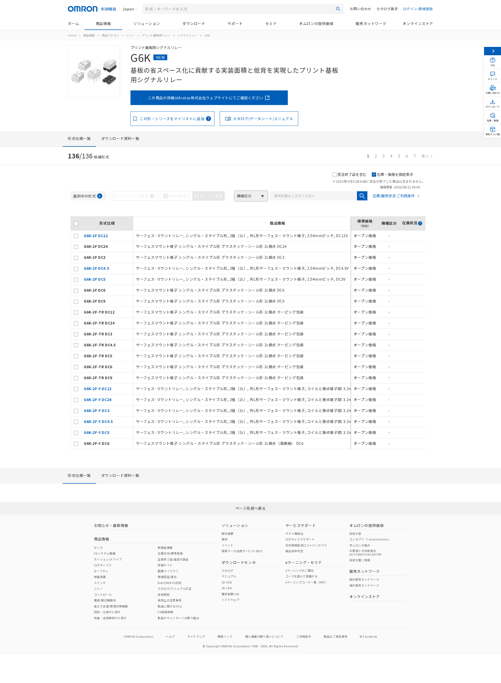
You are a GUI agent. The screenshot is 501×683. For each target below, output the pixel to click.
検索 (338, 9)
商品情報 (103, 23)
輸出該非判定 (294, 551)
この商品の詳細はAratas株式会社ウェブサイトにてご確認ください (205, 97)
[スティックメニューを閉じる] (492, 51)
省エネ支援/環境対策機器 (111, 606)
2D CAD (227, 582)
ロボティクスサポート (300, 539)
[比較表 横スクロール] (247, 214)
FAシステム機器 (104, 553)
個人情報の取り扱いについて (264, 636)
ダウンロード (193, 23)
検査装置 (100, 577)
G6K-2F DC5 (95, 279)
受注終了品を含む (352, 174)
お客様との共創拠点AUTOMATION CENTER (365, 552)
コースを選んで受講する (301, 576)
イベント (228, 545)
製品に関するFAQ (170, 606)
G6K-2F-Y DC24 (98, 399)
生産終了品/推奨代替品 (173, 559)
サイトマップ (196, 636)
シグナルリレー (187, 35)
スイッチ (100, 583)
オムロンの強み (359, 545)
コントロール (103, 594)
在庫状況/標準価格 (170, 553)
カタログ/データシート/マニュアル (263, 118)
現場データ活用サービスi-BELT (242, 551)
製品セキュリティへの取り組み (178, 618)
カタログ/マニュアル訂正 (175, 588)
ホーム (73, 23)
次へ (425, 156)
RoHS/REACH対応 (170, 583)
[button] (420, 223)
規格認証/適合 (167, 577)
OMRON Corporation (138, 636)
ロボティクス (102, 565)
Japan (128, 9)
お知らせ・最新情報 (111, 525)
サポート (235, 23)
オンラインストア (418, 23)
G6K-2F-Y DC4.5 (98, 421)
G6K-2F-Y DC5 (96, 432)
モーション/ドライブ (108, 559)
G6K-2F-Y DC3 (96, 410)
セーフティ (101, 571)
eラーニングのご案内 (299, 570)
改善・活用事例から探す (110, 618)
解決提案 (228, 533)
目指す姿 (355, 533)
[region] (247, 332)
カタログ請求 (387, 8)
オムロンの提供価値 (316, 23)
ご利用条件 (303, 636)
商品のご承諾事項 (335, 636)
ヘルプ (170, 636)
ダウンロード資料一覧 (120, 138)
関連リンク (225, 636)
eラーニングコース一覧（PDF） (306, 582)
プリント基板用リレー (156, 35)
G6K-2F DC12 (96, 235)
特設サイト (165, 565)
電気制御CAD (231, 594)
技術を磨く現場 (359, 560)
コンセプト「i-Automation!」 (370, 539)
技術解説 (164, 594)
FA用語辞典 (165, 612)
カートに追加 (211, 196)
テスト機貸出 (294, 533)
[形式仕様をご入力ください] (362, 195)
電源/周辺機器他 (105, 600)
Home (72, 35)
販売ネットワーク (371, 23)
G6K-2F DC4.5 (96, 268)
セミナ (271, 23)
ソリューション (146, 23)
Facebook (370, 636)
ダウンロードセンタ (239, 562)
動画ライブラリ (168, 571)
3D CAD (227, 588)
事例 (225, 539)
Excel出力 (178, 196)
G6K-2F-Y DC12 (98, 388)
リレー (130, 35)
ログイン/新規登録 (418, 8)
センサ (98, 547)
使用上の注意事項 (169, 600)
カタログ (228, 570)
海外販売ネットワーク (364, 585)
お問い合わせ (360, 8)
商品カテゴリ (110, 35)
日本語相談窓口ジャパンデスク (306, 545)
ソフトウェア (230, 600)
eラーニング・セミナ (303, 562)
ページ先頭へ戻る (250, 508)
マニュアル (229, 576)
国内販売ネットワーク (364, 579)
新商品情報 (165, 547)
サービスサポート (300, 525)
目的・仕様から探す (107, 612)
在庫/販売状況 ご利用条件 (394, 195)
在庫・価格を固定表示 (395, 174)
